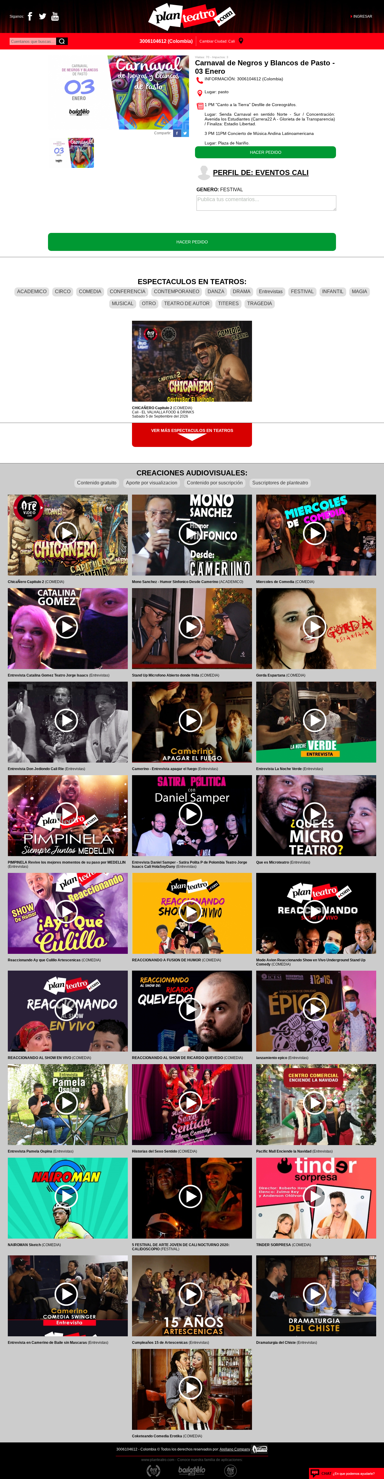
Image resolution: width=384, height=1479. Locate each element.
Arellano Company (235, 1449)
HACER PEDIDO (265, 152)
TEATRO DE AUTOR (187, 303)
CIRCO (63, 291)
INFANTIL (333, 291)
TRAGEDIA (259, 303)
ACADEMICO (32, 291)
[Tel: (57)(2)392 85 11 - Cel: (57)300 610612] (343, 1473)
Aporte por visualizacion (151, 482)
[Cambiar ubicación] (241, 41)
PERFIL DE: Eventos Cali (261, 172)
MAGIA (359, 291)
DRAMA (242, 291)
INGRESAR (362, 16)
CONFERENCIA (128, 291)
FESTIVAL (302, 291)
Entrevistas (271, 291)
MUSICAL (123, 303)
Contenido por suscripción (215, 482)
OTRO (149, 303)
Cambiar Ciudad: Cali (217, 41)
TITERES (228, 303)
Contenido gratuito (97, 482)
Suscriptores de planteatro (280, 482)
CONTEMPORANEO (176, 291)
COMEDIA (90, 291)
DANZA (216, 291)
